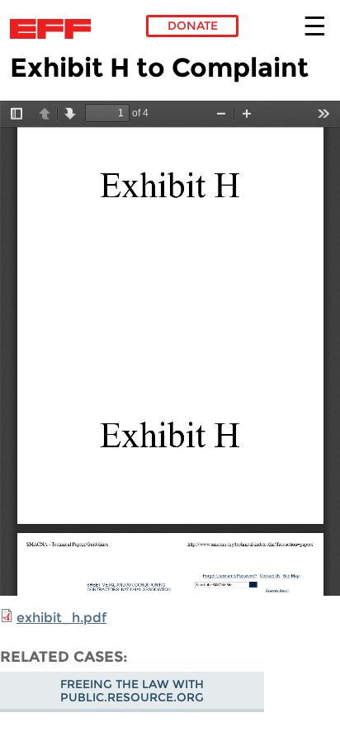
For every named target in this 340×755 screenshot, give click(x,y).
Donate (193, 25)
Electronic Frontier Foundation (55, 29)
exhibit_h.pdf (61, 617)
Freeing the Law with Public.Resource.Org (132, 691)
